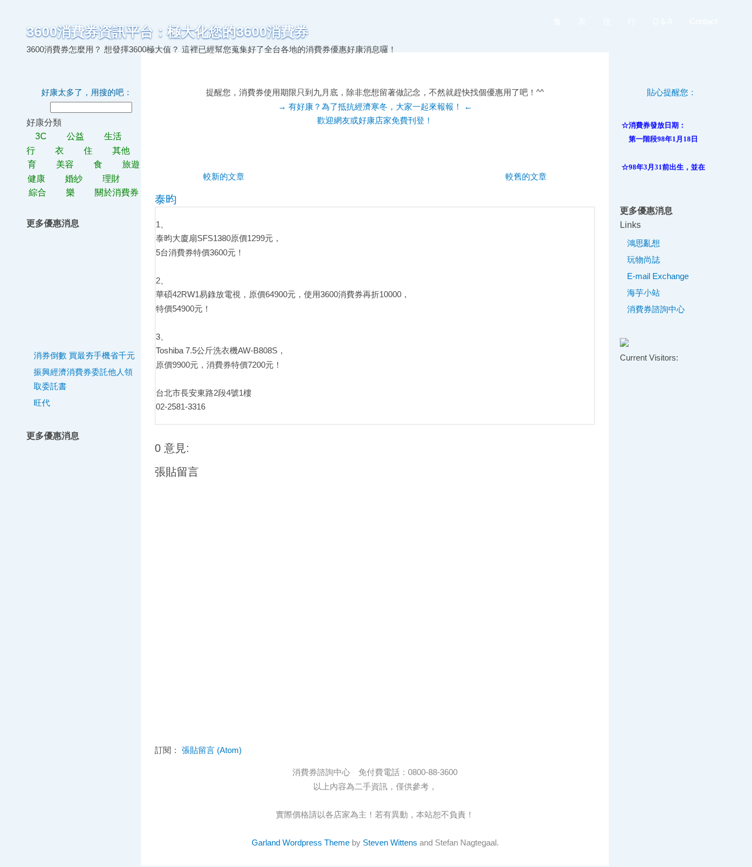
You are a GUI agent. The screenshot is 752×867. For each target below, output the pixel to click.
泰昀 (166, 199)
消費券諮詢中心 (656, 309)
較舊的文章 (526, 176)
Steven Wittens (390, 842)
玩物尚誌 (643, 259)
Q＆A (662, 21)
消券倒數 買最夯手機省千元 (84, 355)
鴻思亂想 (643, 243)
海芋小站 (643, 292)
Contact (703, 21)
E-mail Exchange (658, 276)
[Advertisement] (86, 285)
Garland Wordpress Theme (301, 842)
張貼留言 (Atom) (212, 750)
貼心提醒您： (671, 92)
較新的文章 (223, 176)
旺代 (42, 402)
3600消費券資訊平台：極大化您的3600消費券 (167, 31)
